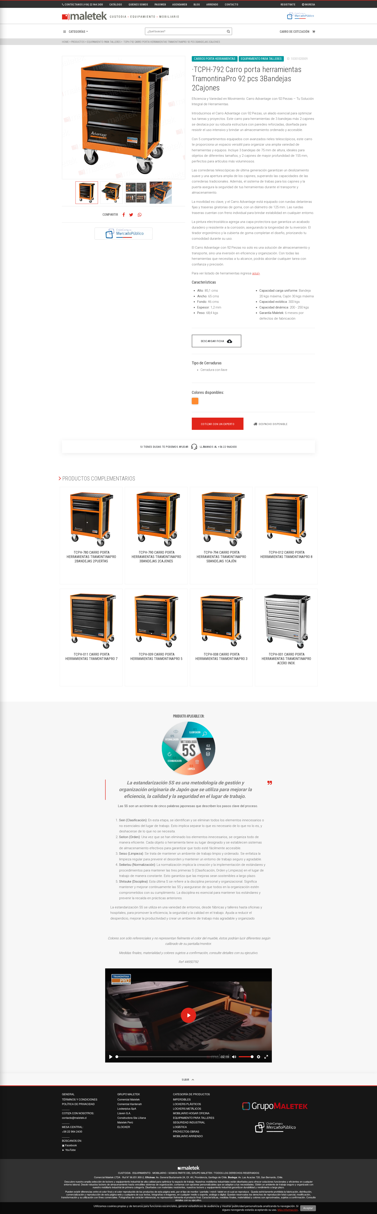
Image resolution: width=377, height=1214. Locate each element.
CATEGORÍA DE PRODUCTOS (191, 1094)
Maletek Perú (125, 1122)
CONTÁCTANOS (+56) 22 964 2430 (83, 4)
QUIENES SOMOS (138, 4)
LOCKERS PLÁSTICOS (187, 1104)
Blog (197, 4)
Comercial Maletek (128, 1099)
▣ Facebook (69, 1145)
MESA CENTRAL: (72, 1127)
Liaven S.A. (124, 1113)
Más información (288, 1209)
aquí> (256, 273)
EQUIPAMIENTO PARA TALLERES (103, 41)
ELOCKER (123, 1127)
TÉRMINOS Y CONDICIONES (79, 1099)
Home (65, 41)
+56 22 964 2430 (72, 1131)
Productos (77, 41)
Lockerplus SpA (126, 1108)
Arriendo (212, 4)
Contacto (231, 4)
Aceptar (308, 1208)
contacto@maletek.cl (74, 1117)
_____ (66, 1108)
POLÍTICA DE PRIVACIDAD (78, 1104)
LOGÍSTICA (180, 1127)
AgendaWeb (179, 4)
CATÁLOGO (115, 4)
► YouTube (69, 1150)
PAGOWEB (160, 4)
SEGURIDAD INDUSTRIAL (189, 1122)
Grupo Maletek (128, 1094)
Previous (59, 192)
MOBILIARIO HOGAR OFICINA (191, 1113)
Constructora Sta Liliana (131, 1117)
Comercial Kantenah (129, 1104)
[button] (75, 32)
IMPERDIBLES (182, 1099)
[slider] (166, 1057)
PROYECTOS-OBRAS (186, 1131)
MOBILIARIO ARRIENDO (188, 1136)
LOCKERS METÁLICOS (187, 1108)
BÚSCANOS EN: (72, 1140)
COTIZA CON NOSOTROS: (78, 1113)
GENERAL (68, 1094)
